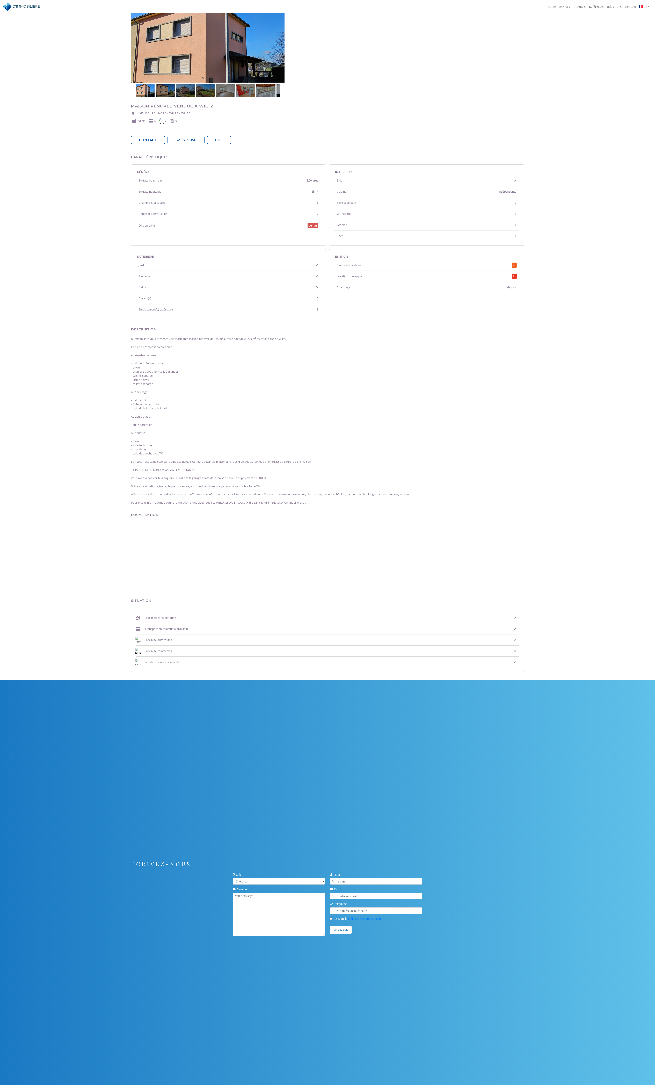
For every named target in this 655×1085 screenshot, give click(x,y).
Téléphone (340, 904)
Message (242, 889)
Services (564, 6)
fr (645, 6)
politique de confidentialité (364, 918)
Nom (336, 874)
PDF (219, 140)
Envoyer (340, 929)
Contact (630, 6)
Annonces (579, 6)
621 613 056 (186, 140)
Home (552, 6)
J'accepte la (357, 918)
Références (596, 6)
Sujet (238, 874)
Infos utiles (614, 6)
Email (337, 889)
